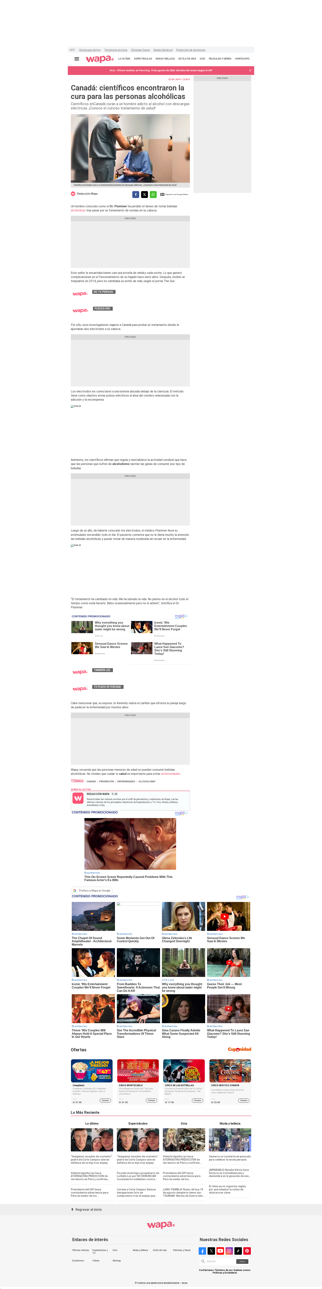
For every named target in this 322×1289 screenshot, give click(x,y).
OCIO (202, 58)
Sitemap (117, 1260)
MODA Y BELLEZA (165, 58)
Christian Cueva (140, 49)
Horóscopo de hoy (90, 49)
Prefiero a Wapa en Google (94, 890)
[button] (250, 70)
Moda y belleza (140, 1250)
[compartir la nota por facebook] (135, 194)
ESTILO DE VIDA (187, 58)
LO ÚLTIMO (124, 58)
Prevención (106, 781)
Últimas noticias (80, 1250)
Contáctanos (206, 1270)
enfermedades (170, 774)
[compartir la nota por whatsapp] (153, 194)
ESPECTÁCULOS (143, 58)
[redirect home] (100, 59)
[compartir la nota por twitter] (144, 194)
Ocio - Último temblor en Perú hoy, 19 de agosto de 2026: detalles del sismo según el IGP (161, 70)
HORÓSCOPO (242, 58)
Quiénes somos (241, 1270)
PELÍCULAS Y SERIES (220, 58)
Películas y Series (182, 1250)
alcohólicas (78, 210)
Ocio (115, 1250)
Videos (96, 1260)
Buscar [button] (242, 1261)
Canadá (91, 781)
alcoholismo (147, 781)
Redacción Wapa (87, 193)
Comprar (105, 1100)
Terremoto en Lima (115, 49)
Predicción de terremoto (191, 49)
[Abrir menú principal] (77, 58)
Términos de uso (223, 1270)
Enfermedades (126, 781)
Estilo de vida (160, 1250)
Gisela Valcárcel (163, 49)
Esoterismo (78, 1260)
